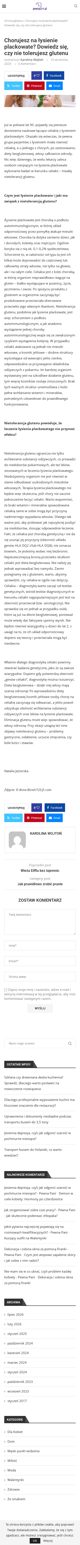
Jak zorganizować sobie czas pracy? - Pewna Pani (39, 1210)
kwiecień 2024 (18, 1353)
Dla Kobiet (15, 1432)
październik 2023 (20, 1381)
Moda (11, 1470)
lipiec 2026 (15, 1314)
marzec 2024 (17, 1362)
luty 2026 (14, 1324)
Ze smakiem (16, 1499)
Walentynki (15, 1480)
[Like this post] (37, 75)
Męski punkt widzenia (23, 1451)
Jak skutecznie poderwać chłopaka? (31, 1216)
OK (35, 1541)
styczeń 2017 (17, 1401)
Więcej (48, 1540)
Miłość (12, 1460)
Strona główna (13, 21)
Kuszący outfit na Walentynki (25, 1238)
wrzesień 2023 (18, 1391)
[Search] (76, 6)
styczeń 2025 (17, 1333)
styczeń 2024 (17, 1372)
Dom (11, 1441)
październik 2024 (20, 1343)
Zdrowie (13, 1489)
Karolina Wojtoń (31, 60)
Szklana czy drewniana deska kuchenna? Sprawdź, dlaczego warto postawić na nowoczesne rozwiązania (33, 1083)
